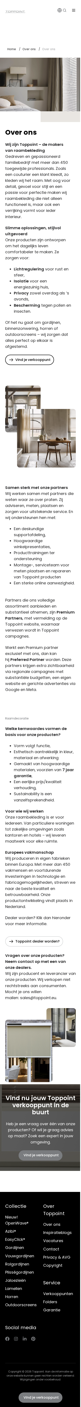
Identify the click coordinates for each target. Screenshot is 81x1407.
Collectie (15, 1206)
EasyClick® (15, 1239)
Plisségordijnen (19, 1272)
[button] (64, 10)
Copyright (52, 1265)
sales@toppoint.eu (38, 997)
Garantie (51, 1310)
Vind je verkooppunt (41, 1155)
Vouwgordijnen (19, 1256)
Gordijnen (14, 1247)
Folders (50, 1301)
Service (51, 1282)
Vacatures (53, 1240)
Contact (51, 1249)
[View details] (7, 1339)
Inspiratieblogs (57, 1232)
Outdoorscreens (21, 1304)
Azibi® (10, 1231)
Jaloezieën (15, 1280)
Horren (11, 1296)
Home (11, 49)
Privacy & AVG (56, 1257)
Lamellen (13, 1288)
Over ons (29, 49)
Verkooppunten (58, 1293)
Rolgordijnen (17, 1264)
